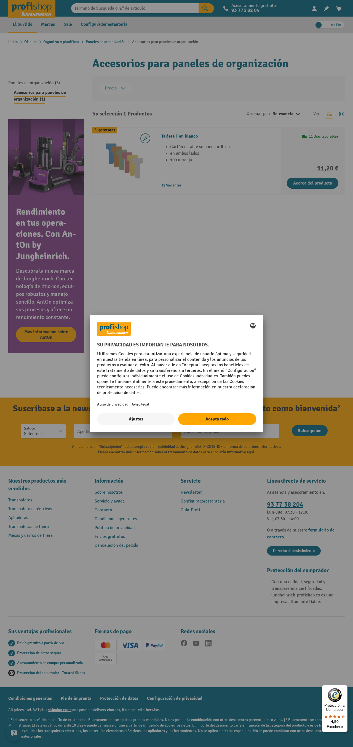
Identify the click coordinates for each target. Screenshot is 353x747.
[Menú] (344, 688)
